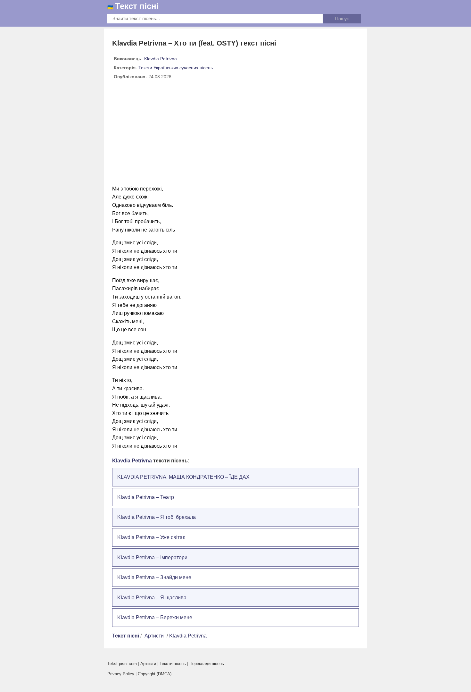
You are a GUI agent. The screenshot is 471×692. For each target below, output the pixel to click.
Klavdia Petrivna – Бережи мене (154, 617)
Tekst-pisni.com (122, 663)
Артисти (154, 635)
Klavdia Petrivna (160, 58)
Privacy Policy (120, 673)
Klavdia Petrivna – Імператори (152, 557)
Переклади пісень (206, 663)
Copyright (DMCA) (154, 673)
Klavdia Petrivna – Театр (145, 497)
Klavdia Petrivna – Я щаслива (151, 597)
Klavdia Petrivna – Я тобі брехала (156, 517)
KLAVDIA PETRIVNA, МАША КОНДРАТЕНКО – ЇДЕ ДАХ (183, 477)
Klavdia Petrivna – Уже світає (151, 537)
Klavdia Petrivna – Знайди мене (154, 577)
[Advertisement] (235, 135)
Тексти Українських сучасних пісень (175, 67)
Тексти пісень (173, 663)
